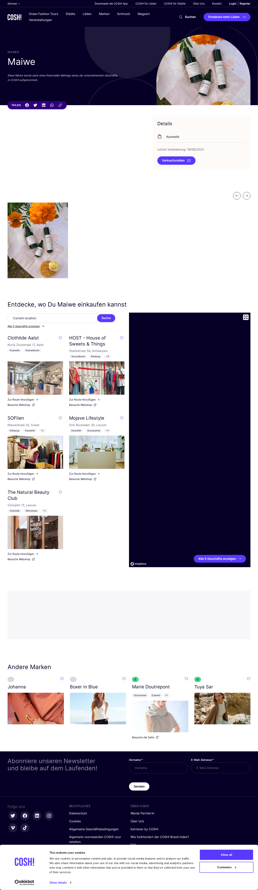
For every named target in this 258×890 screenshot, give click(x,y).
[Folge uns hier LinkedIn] (37, 815)
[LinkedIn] (43, 105)
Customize (224, 867)
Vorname (136, 759)
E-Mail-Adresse (202, 759)
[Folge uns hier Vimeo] (12, 827)
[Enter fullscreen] (246, 317)
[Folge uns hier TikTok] (24, 827)
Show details (58, 882)
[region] (189, 440)
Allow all (226, 854)
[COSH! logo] (14, 17)
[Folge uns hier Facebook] (24, 815)
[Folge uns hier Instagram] (49, 815)
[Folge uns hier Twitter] (12, 815)
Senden (139, 786)
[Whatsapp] (52, 105)
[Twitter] (35, 105)
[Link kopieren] (60, 105)
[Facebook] (27, 105)
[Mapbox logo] (138, 564)
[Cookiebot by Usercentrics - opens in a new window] (24, 882)
